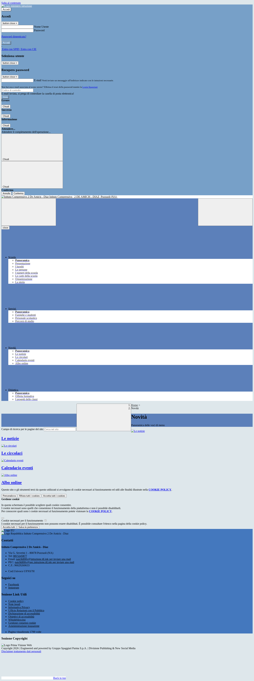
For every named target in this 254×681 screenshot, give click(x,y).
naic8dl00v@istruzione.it (43, 559)
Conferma (18, 193)
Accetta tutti (54, 496)
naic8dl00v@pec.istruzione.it (44, 562)
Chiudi (6, 106)
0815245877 (20, 556)
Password (39, 30)
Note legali (14, 604)
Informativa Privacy (19, 607)
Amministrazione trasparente (23, 625)
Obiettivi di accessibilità (21, 616)
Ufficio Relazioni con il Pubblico (26, 610)
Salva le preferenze (28, 527)
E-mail (37, 80)
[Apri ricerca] (225, 212)
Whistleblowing (17, 619)
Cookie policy (16, 601)
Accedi (6, 9)
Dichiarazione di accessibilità (24, 613)
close (5, 227)
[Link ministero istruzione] (16, 5)
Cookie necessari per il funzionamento (22, 520)
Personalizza (9, 496)
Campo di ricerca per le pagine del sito (22, 429)
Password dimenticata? (13, 36)
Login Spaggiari (90, 87)
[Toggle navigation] (28, 212)
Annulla (6, 193)
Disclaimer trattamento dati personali (21, 651)
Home (134, 405)
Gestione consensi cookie (22, 622)
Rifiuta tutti (29, 496)
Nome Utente (41, 26)
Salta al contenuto (11, 2)
